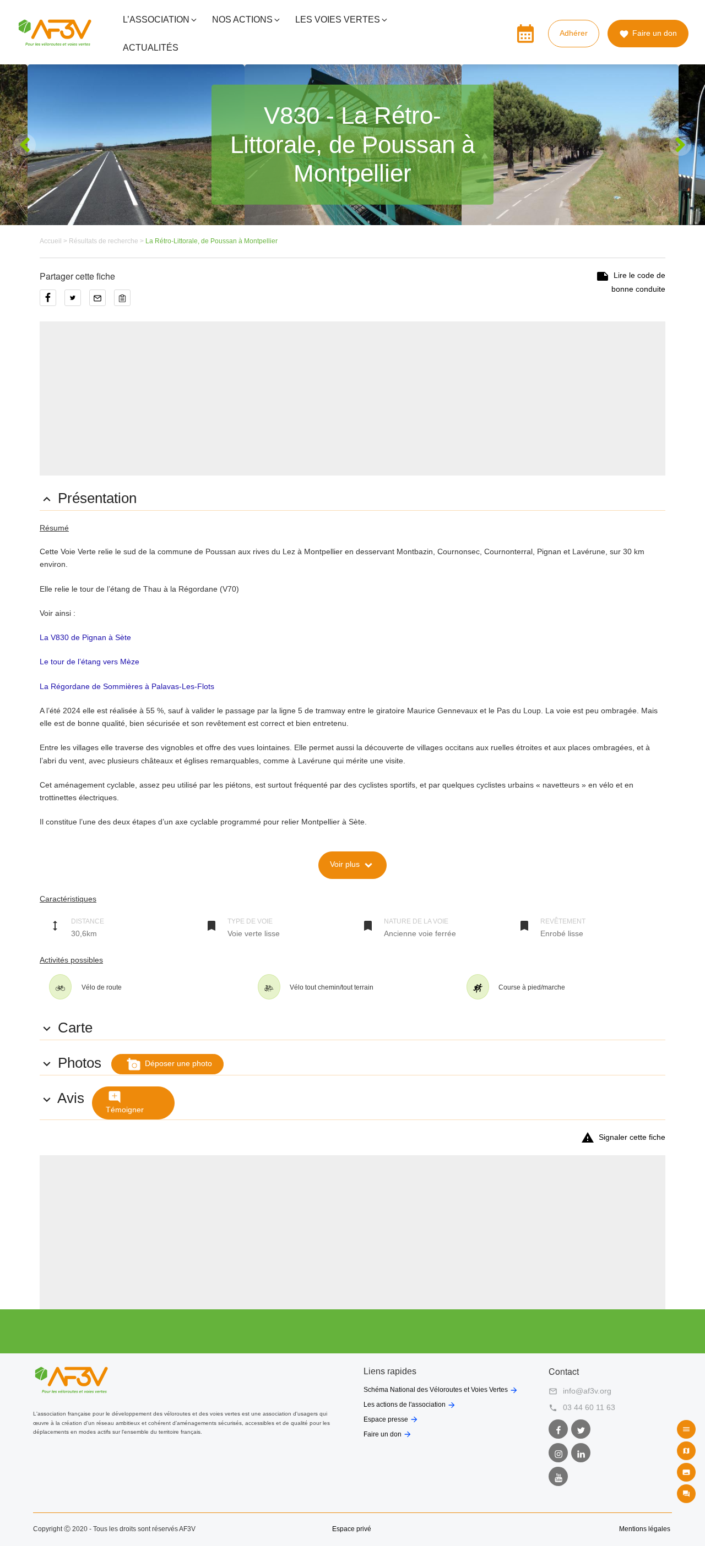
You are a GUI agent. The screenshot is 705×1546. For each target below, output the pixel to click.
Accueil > (54, 241)
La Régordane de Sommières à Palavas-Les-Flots (127, 686)
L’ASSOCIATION (156, 19)
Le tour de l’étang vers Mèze (89, 661)
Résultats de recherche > (107, 241)
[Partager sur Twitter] (76, 301)
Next (680, 145)
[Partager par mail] (101, 301)
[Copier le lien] (125, 301)
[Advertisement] (352, 398)
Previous (25, 145)
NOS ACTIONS (242, 19)
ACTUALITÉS (150, 47)
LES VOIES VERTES (337, 19)
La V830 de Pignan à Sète (85, 637)
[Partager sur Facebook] (52, 301)
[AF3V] (55, 41)
